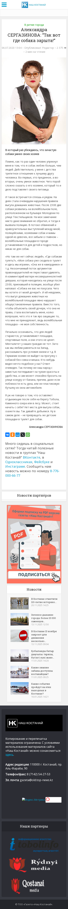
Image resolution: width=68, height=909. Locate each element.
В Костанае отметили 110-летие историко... (44, 600)
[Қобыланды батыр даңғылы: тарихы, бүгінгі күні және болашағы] (21, 655)
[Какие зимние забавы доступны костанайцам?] (21, 672)
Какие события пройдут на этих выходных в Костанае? (41, 688)
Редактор (48, 47)
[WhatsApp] (28, 434)
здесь (9, 755)
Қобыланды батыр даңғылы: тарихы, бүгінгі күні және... (42, 654)
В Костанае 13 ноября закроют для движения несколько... (44, 636)
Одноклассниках (18, 462)
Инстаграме (15, 466)
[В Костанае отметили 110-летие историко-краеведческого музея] (21, 603)
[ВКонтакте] (7, 434)
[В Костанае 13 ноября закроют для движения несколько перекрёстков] (21, 636)
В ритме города (34, 24)
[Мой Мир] (17, 434)
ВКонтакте (31, 457)
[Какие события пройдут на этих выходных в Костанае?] (21, 688)
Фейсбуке (42, 462)
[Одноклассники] (12, 434)
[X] (22, 434)
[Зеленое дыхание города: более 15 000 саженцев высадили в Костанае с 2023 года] (21, 619)
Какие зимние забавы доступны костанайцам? (42, 671)
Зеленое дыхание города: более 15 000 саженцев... (43, 618)
